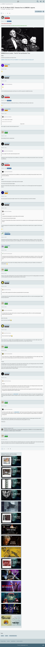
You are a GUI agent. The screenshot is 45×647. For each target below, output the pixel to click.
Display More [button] (22, 123)
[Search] (37, 1)
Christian (3, 9)
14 (7, 13)
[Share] (43, 12)
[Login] (40, 1)
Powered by (22, 645)
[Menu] (43, 1)
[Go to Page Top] (43, 645)
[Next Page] (10, 13)
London (6, 635)
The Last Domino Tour (12, 635)
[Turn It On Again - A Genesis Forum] (18, 1)
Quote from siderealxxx (8, 84)
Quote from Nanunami (8, 253)
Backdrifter (16, 394)
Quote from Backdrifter (8, 310)
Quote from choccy (7, 289)
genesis (2, 635)
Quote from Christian (7, 116)
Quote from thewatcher (8, 171)
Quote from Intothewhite (8, 151)
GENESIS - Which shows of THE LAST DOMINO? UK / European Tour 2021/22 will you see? (17, 59)
